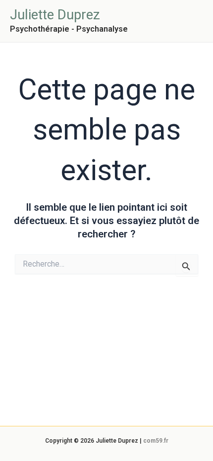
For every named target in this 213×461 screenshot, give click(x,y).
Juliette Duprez (55, 15)
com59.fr (155, 440)
